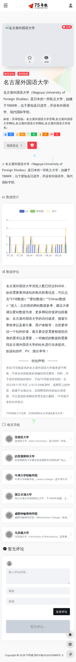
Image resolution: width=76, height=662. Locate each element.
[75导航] (38, 5)
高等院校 (23, 73)
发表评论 (61, 611)
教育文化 (9, 73)
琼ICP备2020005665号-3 (48, 655)
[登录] (71, 6)
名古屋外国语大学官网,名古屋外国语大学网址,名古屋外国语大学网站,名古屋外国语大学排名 (38, 123)
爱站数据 (36, 299)
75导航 (30, 655)
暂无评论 (16, 548)
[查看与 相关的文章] (3, 164)
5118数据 (17, 299)
